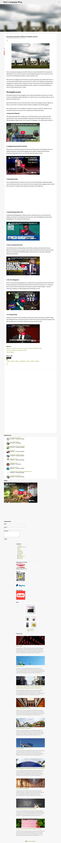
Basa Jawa (21, 558)
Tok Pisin (21, 557)
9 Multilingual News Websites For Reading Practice (21, 471)
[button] (7, 40)
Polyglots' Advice (13, 463)
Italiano (20, 555)
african (12, 361)
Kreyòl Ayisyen (22, 556)
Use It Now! (12, 450)
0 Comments (23, 38)
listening (32, 361)
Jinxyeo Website (10, 352)
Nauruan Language (20, 748)
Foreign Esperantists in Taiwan (16, 454)
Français (20, 553)
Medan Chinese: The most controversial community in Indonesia (28, 828)
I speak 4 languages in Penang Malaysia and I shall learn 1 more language (30, 768)
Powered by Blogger (31, 841)
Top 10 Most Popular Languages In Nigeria (16, 350)
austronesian (22, 361)
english (27, 361)
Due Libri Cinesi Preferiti (15, 437)
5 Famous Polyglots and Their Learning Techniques (26, 808)
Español (20, 550)
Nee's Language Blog (12, 2)
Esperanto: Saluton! (14, 467)
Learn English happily (14, 442)
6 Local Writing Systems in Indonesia (23, 708)
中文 (19, 549)
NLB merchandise (30, 629)
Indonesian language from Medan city (23, 728)
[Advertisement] (30, 511)
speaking (37, 361)
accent (8, 361)
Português (21, 552)
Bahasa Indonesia (22, 547)
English (20, 546)
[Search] (23, 2)
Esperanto (21, 551)
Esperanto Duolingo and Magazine (17, 446)
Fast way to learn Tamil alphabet (22, 788)
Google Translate (13, 458)
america (16, 361)
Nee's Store (31, 630)
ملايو (19, 548)
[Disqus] (30, 385)
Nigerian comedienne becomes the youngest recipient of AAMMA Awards (24, 348)
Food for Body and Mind (15, 475)
